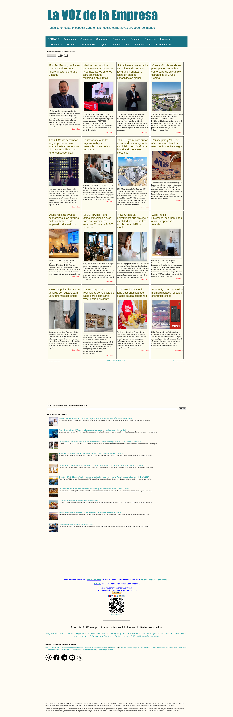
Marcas (71, 44)
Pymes (104, 44)
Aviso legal (77, 650)
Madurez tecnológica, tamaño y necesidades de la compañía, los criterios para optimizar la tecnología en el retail (98, 71)
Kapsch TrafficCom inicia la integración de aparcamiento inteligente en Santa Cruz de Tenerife (90, 512)
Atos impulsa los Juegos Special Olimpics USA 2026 (76, 524)
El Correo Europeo (170, 633)
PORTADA (53, 39)
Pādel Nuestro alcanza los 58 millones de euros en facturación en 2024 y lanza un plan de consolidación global (132, 71)
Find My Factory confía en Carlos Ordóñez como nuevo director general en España (64, 70)
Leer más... (76, 129)
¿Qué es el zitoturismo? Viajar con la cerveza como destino (78, 501)
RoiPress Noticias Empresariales (145, 636)
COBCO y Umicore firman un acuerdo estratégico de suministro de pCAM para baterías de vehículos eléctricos (132, 146)
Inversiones (166, 39)
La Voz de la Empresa (96, 633)
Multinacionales (88, 44)
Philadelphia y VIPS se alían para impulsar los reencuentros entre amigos (167, 143)
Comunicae (102, 39)
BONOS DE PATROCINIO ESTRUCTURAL (155, 580)
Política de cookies (89, 650)
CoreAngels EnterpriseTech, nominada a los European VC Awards (166, 219)
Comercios (86, 39)
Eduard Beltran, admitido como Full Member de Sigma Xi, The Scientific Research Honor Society (91, 453)
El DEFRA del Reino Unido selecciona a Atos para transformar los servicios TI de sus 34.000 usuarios (98, 221)
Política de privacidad (105, 650)
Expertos (135, 39)
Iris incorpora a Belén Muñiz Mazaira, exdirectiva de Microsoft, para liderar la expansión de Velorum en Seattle (95, 418)
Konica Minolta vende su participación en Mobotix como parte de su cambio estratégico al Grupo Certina (166, 71)
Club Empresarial (143, 44)
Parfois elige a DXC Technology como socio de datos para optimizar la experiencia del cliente (98, 294)
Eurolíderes (133, 633)
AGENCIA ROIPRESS (94, 580)
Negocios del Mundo (55, 633)
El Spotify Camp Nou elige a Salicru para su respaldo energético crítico (167, 292)
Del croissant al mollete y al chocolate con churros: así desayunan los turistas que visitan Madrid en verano (94, 489)
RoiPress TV (113, 647)
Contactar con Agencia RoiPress (72, 647)
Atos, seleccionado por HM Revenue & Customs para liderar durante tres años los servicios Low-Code (92, 430)
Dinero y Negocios (117, 633)
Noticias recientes (54, 361)
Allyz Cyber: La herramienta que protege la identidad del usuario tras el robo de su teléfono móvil (133, 221)
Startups (116, 44)
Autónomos (70, 39)
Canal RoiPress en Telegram (129, 647)
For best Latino (121, 636)
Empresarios (119, 39)
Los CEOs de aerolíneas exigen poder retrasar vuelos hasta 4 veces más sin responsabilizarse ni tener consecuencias (64, 146)
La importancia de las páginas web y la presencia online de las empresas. (96, 145)
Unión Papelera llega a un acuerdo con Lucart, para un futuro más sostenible (64, 292)
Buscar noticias (164, 44)
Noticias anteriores (179, 361)
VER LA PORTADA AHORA (116, 361)
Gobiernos (150, 39)
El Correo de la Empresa (101, 636)
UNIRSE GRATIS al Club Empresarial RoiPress (156, 647)
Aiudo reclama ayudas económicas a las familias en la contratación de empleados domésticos (64, 219)
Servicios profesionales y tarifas (96, 647)
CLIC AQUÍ (97, 584)
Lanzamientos (55, 44)
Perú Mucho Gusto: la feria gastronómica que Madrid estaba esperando (132, 292)
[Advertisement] (116, 384)
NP (127, 44)
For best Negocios (75, 633)
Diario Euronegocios (150, 633)
